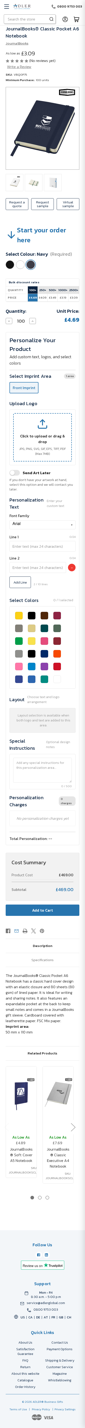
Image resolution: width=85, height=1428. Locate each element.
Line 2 (14, 558)
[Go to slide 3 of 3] (47, 1197)
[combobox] (42, 524)
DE (38, 1317)
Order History (25, 1386)
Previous (6, 1127)
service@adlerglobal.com (46, 1303)
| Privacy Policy (39, 1409)
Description (42, 945)
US (23, 1317)
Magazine (60, 1373)
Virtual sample (68, 204)
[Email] (16, 931)
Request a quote (17, 204)
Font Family (19, 516)
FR (53, 1317)
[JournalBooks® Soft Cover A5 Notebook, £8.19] (21, 1094)
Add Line (20, 582)
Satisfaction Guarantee (25, 1351)
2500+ (73, 290)
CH (69, 1317)
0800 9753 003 (46, 1310)
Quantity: (16, 311)
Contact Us (59, 1342)
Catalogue (25, 1380)
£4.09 (43, 297)
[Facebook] (8, 931)
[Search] (51, 19)
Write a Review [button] (19, 67)
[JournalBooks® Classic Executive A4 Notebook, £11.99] (58, 1094)
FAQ (25, 1360)
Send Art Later (37, 473)
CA (30, 1317)
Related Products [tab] (42, 1053)
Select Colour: (39, 254)
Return (25, 1367)
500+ (52, 290)
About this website (25, 1373)
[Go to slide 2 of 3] (40, 1197)
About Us (25, 1342)
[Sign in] (65, 19)
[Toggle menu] (6, 6)
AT (46, 1317)
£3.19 (63, 297)
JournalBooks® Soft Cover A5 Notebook (21, 1154)
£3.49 (52, 297)
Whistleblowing (59, 1380)
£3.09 (74, 297)
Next (73, 1127)
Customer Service (59, 1367)
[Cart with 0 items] (76, 19)
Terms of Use (18, 1409)
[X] (33, 931)
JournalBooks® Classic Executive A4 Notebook (58, 1157)
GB (61, 1317)
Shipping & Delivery (59, 1360)
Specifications (42, 960)
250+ (42, 290)
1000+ (63, 290)
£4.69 (33, 297)
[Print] (25, 931)
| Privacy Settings (63, 1409)
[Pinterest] (42, 931)
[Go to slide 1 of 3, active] (32, 1197)
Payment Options (59, 1349)
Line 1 (14, 537)
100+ (32, 290)
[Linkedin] (46, 1255)
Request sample (42, 204)
